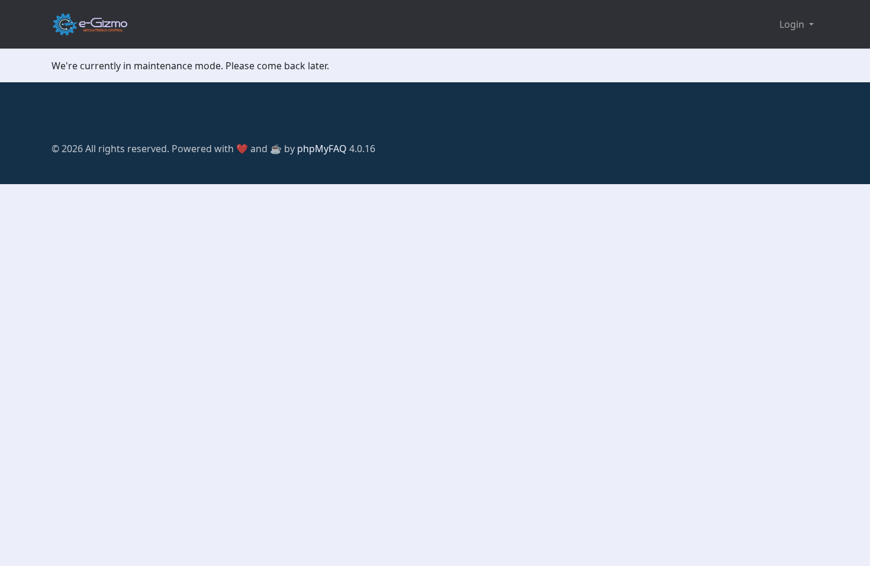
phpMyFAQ (322, 148)
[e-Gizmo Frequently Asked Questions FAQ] (89, 24)
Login (793, 24)
